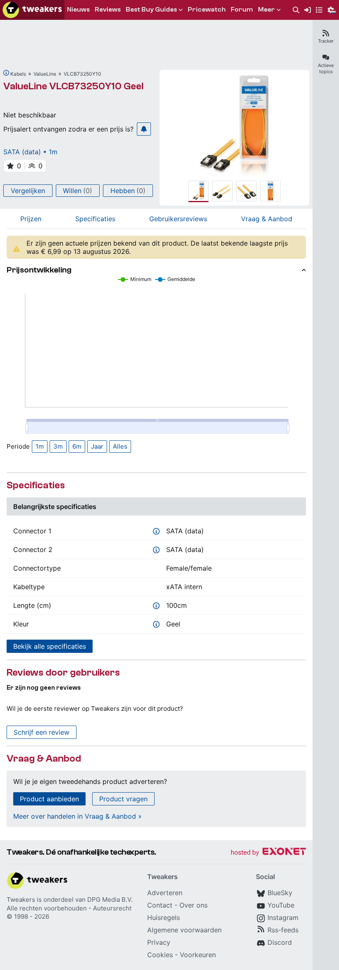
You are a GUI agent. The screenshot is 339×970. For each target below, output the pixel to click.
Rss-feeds (282, 930)
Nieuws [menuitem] (78, 9)
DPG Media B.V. (110, 899)
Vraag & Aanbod (266, 219)
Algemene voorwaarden (184, 930)
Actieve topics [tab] (326, 68)
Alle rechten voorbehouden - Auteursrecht (69, 908)
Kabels (18, 74)
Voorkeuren (198, 955)
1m (40, 446)
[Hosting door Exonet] (268, 853)
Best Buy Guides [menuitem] (151, 9)
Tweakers (21, 899)
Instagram (282, 917)
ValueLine (44, 74)
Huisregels (163, 917)
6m (76, 446)
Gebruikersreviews (178, 219)
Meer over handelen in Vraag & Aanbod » (77, 816)
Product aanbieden (49, 799)
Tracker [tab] (326, 41)
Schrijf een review (41, 732)
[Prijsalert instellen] (144, 129)
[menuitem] (296, 10)
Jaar (97, 446)
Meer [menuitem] (266, 9)
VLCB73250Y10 (82, 74)
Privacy (158, 942)
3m (58, 446)
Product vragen (123, 799)
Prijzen (30, 219)
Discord (279, 942)
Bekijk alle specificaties (49, 646)
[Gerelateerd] (6, 73)
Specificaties (95, 219)
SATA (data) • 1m (30, 152)
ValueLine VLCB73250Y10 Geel (73, 86)
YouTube (280, 905)
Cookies (160, 955)
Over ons (193, 905)
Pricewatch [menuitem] (207, 9)
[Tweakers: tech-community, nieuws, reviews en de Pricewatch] (32, 10)
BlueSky (279, 893)
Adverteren (164, 893)
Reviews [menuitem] (108, 9)
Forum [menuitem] (242, 9)
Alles (120, 446)
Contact (159, 905)
